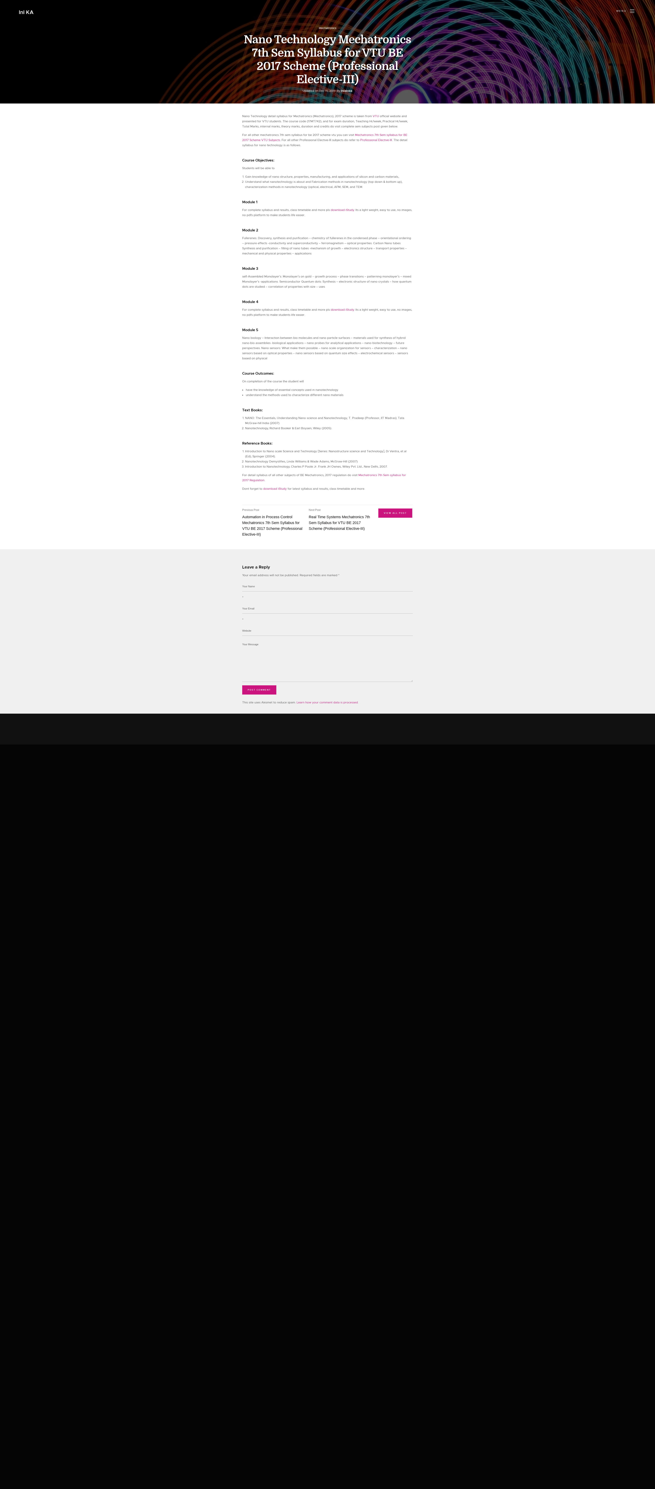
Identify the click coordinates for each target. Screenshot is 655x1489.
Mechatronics (327, 28)
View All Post (395, 513)
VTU (376, 116)
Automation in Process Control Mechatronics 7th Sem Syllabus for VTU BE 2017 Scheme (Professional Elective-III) (272, 522)
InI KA (26, 12)
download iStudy (342, 210)
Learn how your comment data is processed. (328, 702)
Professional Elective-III (376, 140)
